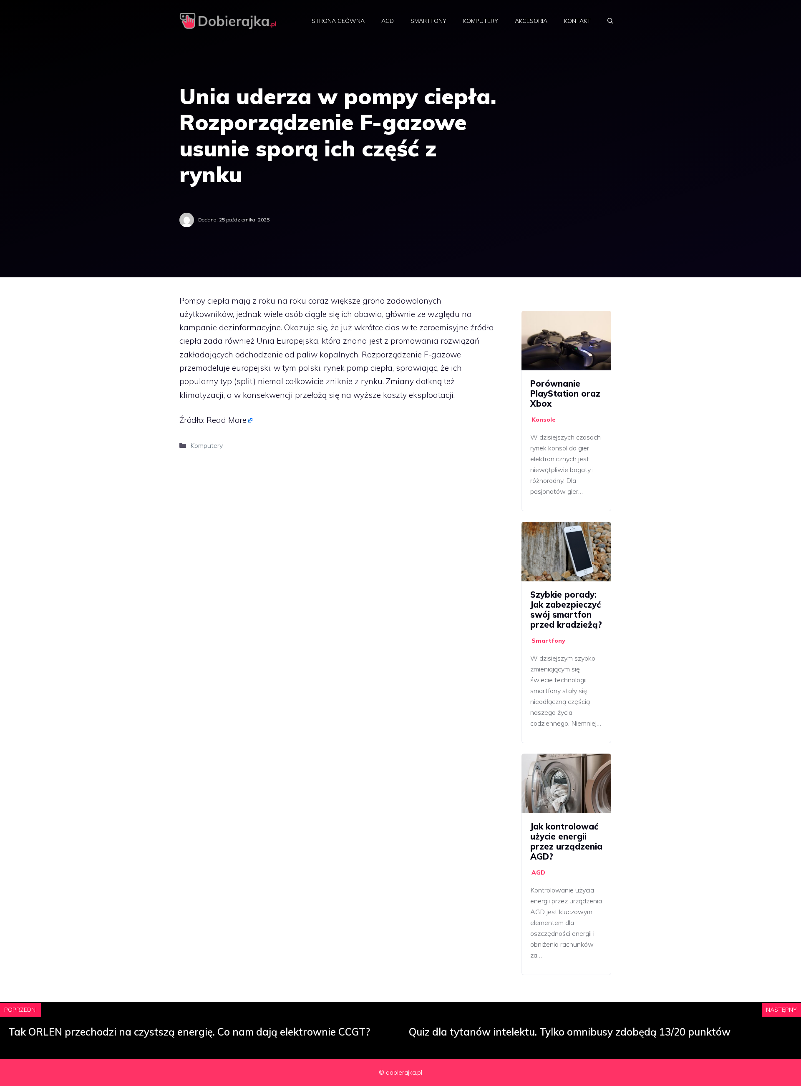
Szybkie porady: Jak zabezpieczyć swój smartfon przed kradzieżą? (566, 609)
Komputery (480, 21)
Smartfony (428, 21)
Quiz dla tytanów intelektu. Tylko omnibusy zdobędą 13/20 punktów (569, 1032)
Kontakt (577, 21)
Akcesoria (531, 21)
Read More (227, 420)
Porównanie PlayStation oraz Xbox (565, 393)
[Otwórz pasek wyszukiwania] (610, 20)
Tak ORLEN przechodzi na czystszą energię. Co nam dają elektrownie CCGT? (189, 1032)
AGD (387, 21)
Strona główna (338, 21)
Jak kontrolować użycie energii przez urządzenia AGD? (566, 841)
